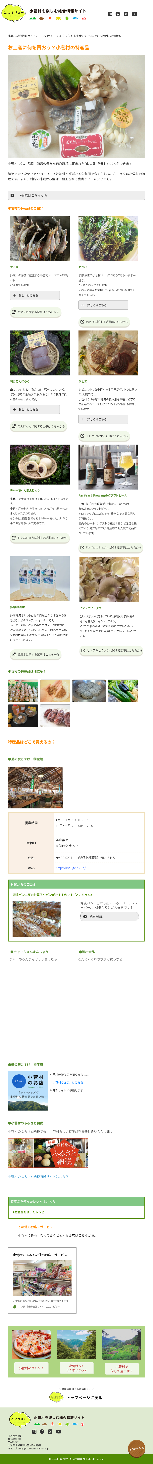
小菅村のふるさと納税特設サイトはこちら (38, 1176)
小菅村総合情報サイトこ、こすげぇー (31, 36)
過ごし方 (64, 36)
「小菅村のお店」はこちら (66, 1082)
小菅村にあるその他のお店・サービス (40, 1254)
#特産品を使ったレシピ (28, 1212)
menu (148, 14)
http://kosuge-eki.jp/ (71, 868)
